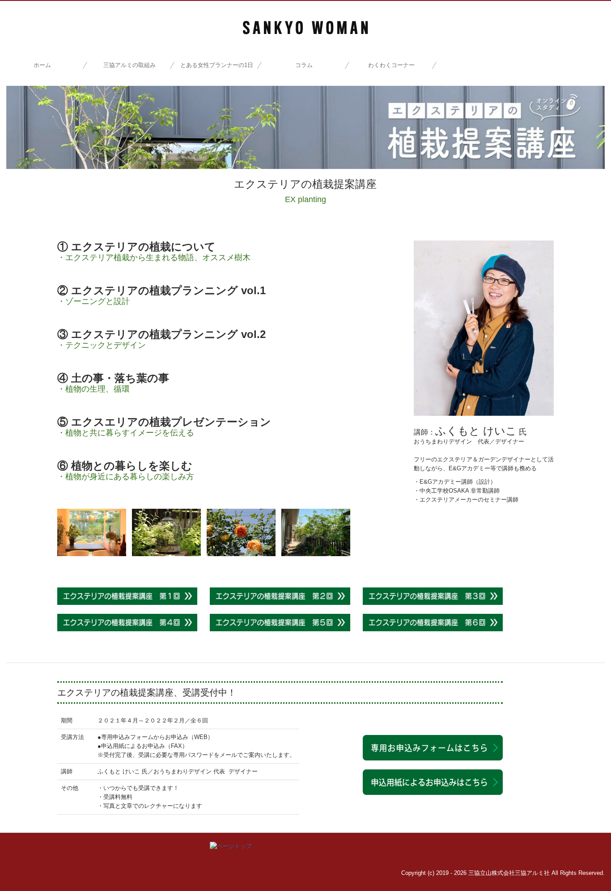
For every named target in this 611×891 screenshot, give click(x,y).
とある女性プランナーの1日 (216, 65)
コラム (304, 65)
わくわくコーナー (391, 65)
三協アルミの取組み (129, 65)
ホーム (42, 65)
